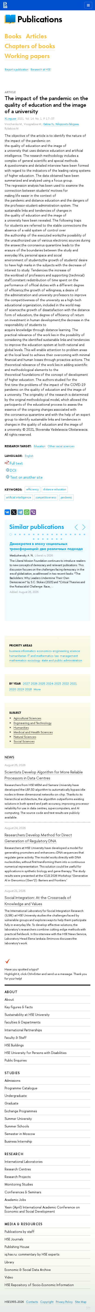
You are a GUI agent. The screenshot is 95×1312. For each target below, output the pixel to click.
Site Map (80, 1302)
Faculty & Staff (16, 1037)
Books (13, 36)
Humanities (21, 727)
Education (40, 446)
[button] (10, 534)
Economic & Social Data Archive (28, 1269)
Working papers (27, 56)
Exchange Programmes (21, 1111)
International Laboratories (23, 1161)
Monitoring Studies (19, 1184)
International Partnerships (23, 1030)
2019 (20, 689)
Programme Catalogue (21, 1088)
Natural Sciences (25, 737)
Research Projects (17, 1176)
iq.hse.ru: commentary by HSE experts (32, 1254)
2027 (26, 683)
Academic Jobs (15, 1199)
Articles (36, 36)
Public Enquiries (16, 1060)
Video (9, 1277)
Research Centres (18, 1169)
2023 (57, 683)
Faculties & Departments (22, 1022)
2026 (34, 683)
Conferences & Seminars (23, 1192)
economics (44, 651)
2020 (12, 689)
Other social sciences (61, 446)
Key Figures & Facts (19, 1007)
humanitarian (17, 656)
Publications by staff (19, 1231)
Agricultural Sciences (27, 718)
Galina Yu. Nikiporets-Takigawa (61, 124)
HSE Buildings (14, 1045)
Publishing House (17, 1247)
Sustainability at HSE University (27, 1014)
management (69, 656)
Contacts (32, 1302)
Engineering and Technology (32, 723)
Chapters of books (30, 46)
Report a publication (16, 69)
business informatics (22, 651)
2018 (28, 689)
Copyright (46, 1302)
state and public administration (62, 660)
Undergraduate (16, 1095)
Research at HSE (41, 69)
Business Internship (18, 1141)
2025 (42, 683)
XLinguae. (11, 119)
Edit (88, 1307)
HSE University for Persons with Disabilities (35, 1053)
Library (9, 1262)
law (56, 656)
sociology (33, 660)
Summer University (18, 1118)
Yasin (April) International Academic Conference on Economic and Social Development (42, 1209)
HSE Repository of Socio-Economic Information (39, 1285)
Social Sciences (24, 741)
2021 (73, 683)
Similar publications (36, 527)
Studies (12, 1073)
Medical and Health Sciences (33, 732)
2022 (65, 683)
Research (14, 1154)
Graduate (11, 1103)
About (11, 992)
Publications (39, 19)
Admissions (12, 1080)
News (9, 757)
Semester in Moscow (20, 1134)
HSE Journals (14, 1239)
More (37, 689)
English (29, 456)
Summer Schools (17, 1126)
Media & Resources (24, 1224)
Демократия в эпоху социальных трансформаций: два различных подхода (46, 546)
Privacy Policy (64, 1302)
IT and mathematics (40, 656)
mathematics (17, 660)
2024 (49, 683)
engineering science (66, 651)
